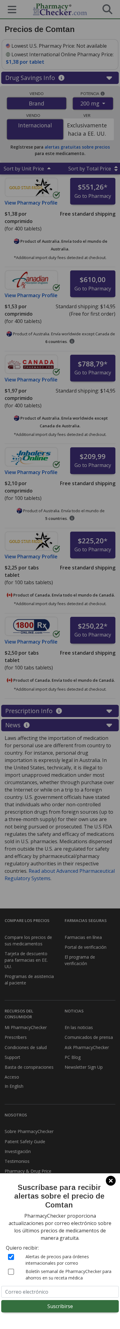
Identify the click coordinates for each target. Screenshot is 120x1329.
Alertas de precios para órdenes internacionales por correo (57, 1260)
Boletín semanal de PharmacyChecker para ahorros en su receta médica (68, 1274)
